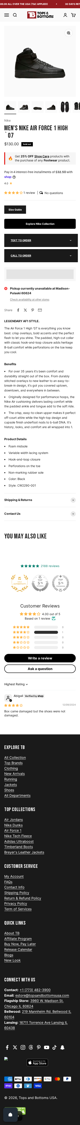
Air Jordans (13, 819)
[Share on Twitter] (25, 310)
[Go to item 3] (38, 107)
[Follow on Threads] (31, 1047)
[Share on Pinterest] (32, 310)
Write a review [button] (40, 658)
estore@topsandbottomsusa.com (42, 995)
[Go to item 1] (10, 107)
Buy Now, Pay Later (20, 944)
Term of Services (18, 909)
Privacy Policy (15, 903)
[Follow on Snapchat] (62, 1047)
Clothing (11, 768)
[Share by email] (40, 310)
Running (10, 779)
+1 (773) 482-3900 (35, 990)
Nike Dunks (13, 825)
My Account (14, 876)
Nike (7, 120)
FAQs (8, 882)
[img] (13, 705)
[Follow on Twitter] (15, 1047)
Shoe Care (41, 156)
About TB (11, 933)
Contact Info (14, 887)
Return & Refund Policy (22, 898)
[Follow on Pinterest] (39, 1047)
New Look (12, 960)
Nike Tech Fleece (18, 836)
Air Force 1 (12, 830)
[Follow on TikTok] (54, 1047)
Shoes (9, 790)
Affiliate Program (18, 938)
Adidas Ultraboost (19, 841)
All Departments (17, 795)
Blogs (8, 955)
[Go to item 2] (24, 107)
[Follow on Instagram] (23, 1047)
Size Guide (15, 209)
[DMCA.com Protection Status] (40, 1111)
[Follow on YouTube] (46, 1047)
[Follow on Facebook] (7, 1047)
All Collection (15, 757)
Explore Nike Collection (40, 223)
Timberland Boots (18, 847)
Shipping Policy (16, 893)
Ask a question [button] (40, 669)
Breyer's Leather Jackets (24, 852)
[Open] (10, 1114)
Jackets (10, 784)
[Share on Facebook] (18, 310)
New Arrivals (14, 773)
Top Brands (13, 763)
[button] (13, 192)
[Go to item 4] (51, 107)
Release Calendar (18, 949)
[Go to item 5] (65, 107)
